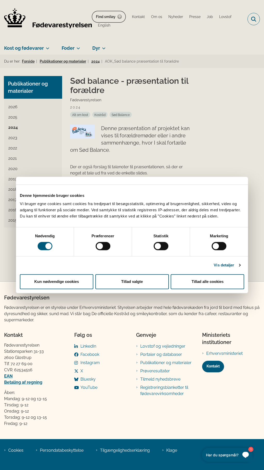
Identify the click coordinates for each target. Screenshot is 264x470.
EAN (8, 376)
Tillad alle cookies (208, 281)
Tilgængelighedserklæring (125, 450)
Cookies (15, 450)
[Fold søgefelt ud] (254, 19)
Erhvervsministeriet (224, 353)
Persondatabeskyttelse (62, 450)
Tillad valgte (132, 281)
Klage (171, 450)
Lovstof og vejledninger (162, 346)
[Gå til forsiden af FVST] (46, 19)
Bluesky (88, 379)
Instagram (90, 362)
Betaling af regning (23, 382)
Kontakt (213, 366)
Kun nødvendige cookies (56, 281)
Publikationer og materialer (166, 362)
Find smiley (106, 17)
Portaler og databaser (161, 354)
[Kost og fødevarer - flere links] (46, 46)
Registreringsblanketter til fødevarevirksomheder (164, 390)
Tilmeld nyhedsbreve (160, 379)
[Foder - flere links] (77, 46)
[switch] (103, 246)
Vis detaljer (224, 265)
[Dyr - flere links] (102, 46)
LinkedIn (88, 346)
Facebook (89, 354)
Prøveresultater (155, 370)
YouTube (88, 387)
